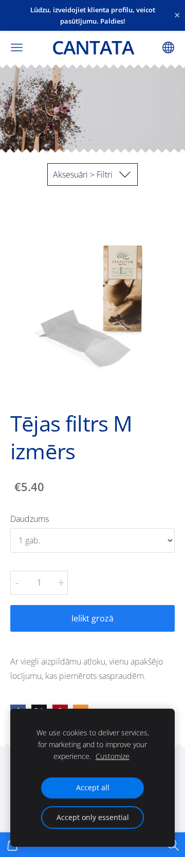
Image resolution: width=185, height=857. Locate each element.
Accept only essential (93, 817)
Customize (113, 756)
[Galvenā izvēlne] (17, 47)
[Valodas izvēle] (168, 47)
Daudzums (29, 518)
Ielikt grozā (92, 618)
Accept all (92, 787)
